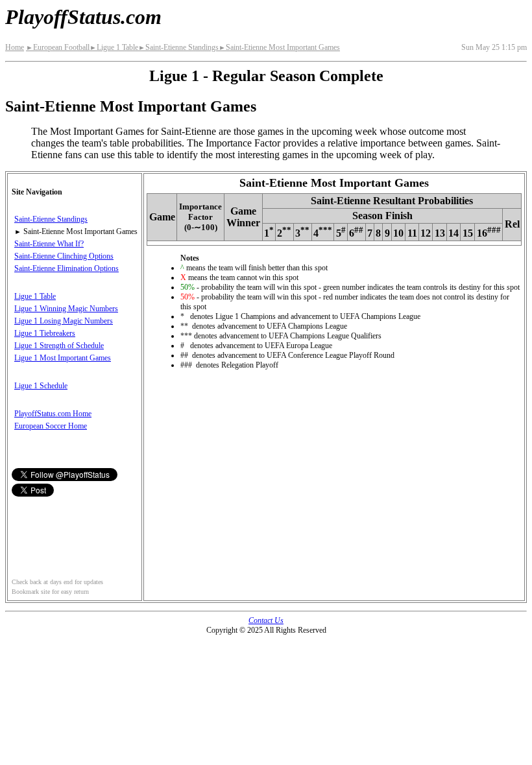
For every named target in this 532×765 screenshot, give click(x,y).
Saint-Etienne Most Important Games (279, 47)
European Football (58, 47)
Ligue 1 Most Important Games (62, 357)
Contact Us (266, 620)
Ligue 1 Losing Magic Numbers (63, 320)
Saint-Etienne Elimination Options (66, 268)
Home (14, 47)
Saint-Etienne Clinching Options (64, 256)
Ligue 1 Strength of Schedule (59, 345)
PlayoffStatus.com (83, 17)
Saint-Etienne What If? (49, 243)
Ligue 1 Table (114, 47)
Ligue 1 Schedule (40, 385)
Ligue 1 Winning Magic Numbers (66, 308)
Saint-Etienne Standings (178, 47)
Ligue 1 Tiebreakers (44, 333)
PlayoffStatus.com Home (52, 413)
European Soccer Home (50, 425)
